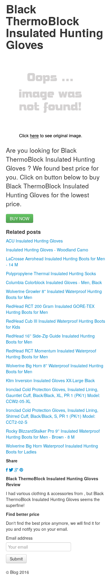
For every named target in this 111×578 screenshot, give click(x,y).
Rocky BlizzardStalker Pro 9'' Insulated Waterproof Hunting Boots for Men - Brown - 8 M (53, 434)
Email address (19, 538)
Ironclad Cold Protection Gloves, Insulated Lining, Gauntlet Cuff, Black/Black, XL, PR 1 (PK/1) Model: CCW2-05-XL (53, 395)
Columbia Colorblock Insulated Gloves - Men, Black (54, 282)
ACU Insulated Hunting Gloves (34, 241)
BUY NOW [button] (19, 218)
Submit (16, 559)
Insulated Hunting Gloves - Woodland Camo (47, 250)
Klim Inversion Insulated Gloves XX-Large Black (50, 380)
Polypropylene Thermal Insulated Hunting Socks (51, 273)
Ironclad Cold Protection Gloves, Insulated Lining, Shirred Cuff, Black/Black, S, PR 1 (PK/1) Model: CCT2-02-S (52, 416)
